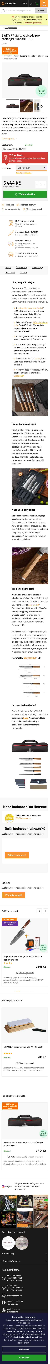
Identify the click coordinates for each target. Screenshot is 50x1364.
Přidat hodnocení (17, 855)
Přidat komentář (13, 894)
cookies (26, 1322)
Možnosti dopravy (28, 204)
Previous (39, 911)
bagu (25, 718)
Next (45, 911)
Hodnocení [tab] (10, 272)
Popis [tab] (8, 267)
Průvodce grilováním (33, 22)
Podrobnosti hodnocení (38, 55)
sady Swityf (30, 657)
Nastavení (24, 1349)
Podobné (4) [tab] (37, 267)
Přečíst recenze (23, 818)
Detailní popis (8, 138)
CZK (24, 3)
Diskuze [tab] (23, 272)
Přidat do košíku (26, 194)
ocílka (37, 358)
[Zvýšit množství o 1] (45, 184)
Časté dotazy (21, 267)
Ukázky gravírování (23, 172)
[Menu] (44, 3)
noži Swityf (33, 604)
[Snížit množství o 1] (37, 184)
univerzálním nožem (27, 308)
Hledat (41, 10)
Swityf (40, 308)
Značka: (10, 58)
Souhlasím (24, 1357)
